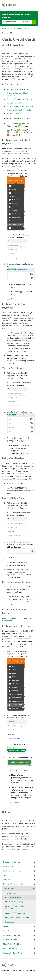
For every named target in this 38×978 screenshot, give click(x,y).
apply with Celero (19, 335)
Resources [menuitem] (9, 922)
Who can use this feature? (17, 89)
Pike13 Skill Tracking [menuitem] (12, 944)
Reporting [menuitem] (7, 931)
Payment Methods (10, 33)
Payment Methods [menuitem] (13, 897)
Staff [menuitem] (5, 875)
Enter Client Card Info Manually (20, 106)
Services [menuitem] (6, 879)
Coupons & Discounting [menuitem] (15, 913)
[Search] (34, 22)
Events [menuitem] (6, 926)
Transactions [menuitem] (8, 888)
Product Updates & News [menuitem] (13, 953)
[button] (34, 862)
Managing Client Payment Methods (16, 619)
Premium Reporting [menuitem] (11, 935)
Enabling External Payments (19, 110)
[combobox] (17, 22)
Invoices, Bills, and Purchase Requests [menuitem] (17, 907)
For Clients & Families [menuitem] (12, 871)
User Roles (11, 130)
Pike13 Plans (12, 124)
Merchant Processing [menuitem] (14, 902)
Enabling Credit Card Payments (20, 99)
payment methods (10, 56)
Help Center (7, 28)
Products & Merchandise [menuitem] (13, 884)
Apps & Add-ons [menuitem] (10, 939)
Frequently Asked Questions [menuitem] (17, 917)
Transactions (21, 28)
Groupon (6, 636)
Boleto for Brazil (14, 113)
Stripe (18, 343)
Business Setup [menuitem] (9, 866)
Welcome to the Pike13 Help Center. (16, 16)
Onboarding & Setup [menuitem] (11, 862)
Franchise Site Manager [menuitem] (13, 948)
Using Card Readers (15, 103)
